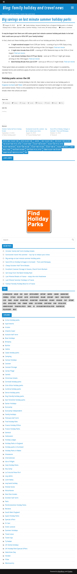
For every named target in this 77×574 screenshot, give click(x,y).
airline (16, 294)
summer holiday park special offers (13, 152)
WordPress (61, 571)
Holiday (16, 300)
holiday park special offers (55, 144)
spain (54, 303)
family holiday (65, 297)
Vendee (8, 556)
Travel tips (9, 538)
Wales (20, 85)
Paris (19, 303)
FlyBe (4, 300)
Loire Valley (9, 480)
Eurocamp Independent (13, 411)
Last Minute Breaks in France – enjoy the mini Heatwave (26, 276)
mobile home (12, 303)
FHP (20, 25)
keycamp (71, 300)
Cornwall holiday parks (13, 382)
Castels (7, 374)
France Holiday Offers (13, 425)
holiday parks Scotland (37, 147)
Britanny (8, 342)
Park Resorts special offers (34, 150)
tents (26, 152)
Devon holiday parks (12, 392)
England (5, 85)
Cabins (7, 349)
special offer (62, 303)
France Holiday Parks (12, 429)
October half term (11, 498)
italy (65, 300)
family (57, 297)
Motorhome (9, 490)
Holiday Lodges (10, 440)
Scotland (12, 85)
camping (49, 294)
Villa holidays (7, 309)
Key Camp (8, 469)
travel (29, 306)
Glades (70, 571)
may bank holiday (11, 483)
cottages (12, 297)
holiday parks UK (50, 147)
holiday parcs (24, 300)
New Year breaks (11, 494)
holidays (51, 300)
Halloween (9, 436)
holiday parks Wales (62, 147)
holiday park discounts (39, 144)
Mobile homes (6, 150)
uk (34, 306)
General (38, 25)
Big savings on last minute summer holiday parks (23, 258)
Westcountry (9, 563)
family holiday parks (47, 141)
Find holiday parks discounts (62, 141)
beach (26, 294)
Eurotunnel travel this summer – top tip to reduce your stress (28, 255)
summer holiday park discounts (52, 150)
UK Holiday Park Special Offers (45, 306)
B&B (21, 294)
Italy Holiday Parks (11, 465)
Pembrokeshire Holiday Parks (15, 505)
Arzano (7, 327)
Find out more (59, 47)
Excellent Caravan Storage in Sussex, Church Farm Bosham (26, 269)
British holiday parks (26, 141)
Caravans (36, 141)
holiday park (33, 300)
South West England (12, 512)
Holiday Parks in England (48, 25)
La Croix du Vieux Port (13, 472)
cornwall (6, 297)
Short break (47, 303)
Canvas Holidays (11, 360)
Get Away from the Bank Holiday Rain (19, 273)
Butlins (7, 345)
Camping (8, 356)
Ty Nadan (8, 541)
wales (14, 309)
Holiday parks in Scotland (64, 25)
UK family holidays (51, 27)
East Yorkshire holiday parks (15, 400)
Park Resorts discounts (18, 150)
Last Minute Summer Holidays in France (20, 280)
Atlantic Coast (10, 331)
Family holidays (30, 25)
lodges (72, 147)
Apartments (9, 324)
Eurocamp (8, 407)
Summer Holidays (31, 27)
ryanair (25, 303)
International (10, 458)
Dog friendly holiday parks (14, 396)
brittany (42, 294)
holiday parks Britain (9, 147)
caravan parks (64, 294)
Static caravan (10, 527)
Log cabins (9, 476)
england (43, 297)
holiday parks (43, 300)
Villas (7, 559)
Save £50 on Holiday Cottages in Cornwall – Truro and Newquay (28, 262)
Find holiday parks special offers (12, 144)
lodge (4, 303)
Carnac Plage (9, 371)
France (10, 300)
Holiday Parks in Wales (9, 27)
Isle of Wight (9, 461)
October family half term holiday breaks (20, 251)
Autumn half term (11, 334)
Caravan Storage (11, 367)
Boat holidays (10, 338)
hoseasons (59, 300)
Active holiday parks (12, 320)
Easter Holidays (34, 297)
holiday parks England (23, 147)
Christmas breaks (11, 378)
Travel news (41, 27)
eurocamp (50, 297)
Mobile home (10, 487)
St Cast (7, 523)
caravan (56, 294)
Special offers (21, 27)
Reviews (8, 509)
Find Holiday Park (11, 421)
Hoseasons (9, 454)
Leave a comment (66, 27)
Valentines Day (60, 306)
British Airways (34, 294)
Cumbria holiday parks (13, 389)
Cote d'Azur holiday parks (14, 385)
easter (26, 297)
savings (31, 303)
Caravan (8, 363)
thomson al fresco (20, 306)
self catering (38, 303)
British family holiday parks (11, 141)
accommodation (7, 294)
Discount (19, 297)
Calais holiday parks (12, 353)
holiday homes (27, 144)
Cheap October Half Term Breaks (17, 265)
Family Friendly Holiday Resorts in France (20, 284)
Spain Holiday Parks (12, 516)
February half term (12, 418)
